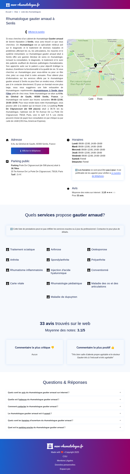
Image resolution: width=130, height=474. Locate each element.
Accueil (8, 12)
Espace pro (65, 469)
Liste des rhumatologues (31, 12)
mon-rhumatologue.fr (25, 4)
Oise (16, 12)
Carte (90, 99)
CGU (65, 456)
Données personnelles (65, 465)
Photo (99, 99)
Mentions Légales (65, 461)
